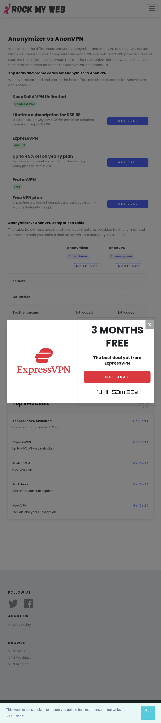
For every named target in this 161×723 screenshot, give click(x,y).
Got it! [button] (148, 713)
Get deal (117, 376)
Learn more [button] (15, 715)
